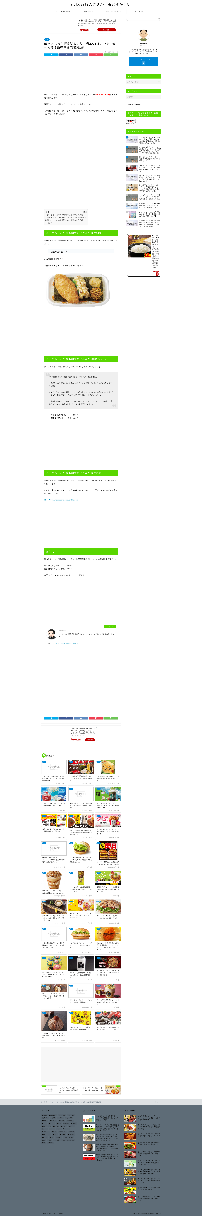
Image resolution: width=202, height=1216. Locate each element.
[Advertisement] (81, 75)
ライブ (55, 1134)
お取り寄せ (46, 1118)
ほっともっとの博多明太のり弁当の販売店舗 (65, 220)
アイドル (62, 1120)
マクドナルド (63, 1131)
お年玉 (53, 1118)
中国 (52, 1137)
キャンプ (67, 1123)
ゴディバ (56, 1126)
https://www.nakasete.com (66, 643)
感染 (72, 1137)
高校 (44, 1142)
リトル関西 (71, 1134)
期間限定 (57, 1140)
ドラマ (59, 1129)
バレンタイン (46, 1131)
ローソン (45, 1137)
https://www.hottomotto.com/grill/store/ (61, 500)
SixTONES (71, 1115)
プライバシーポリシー (113, 11)
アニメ (44, 1123)
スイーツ (72, 1126)
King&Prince (53, 1115)
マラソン (72, 1131)
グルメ (47, 39)
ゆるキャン (53, 1120)
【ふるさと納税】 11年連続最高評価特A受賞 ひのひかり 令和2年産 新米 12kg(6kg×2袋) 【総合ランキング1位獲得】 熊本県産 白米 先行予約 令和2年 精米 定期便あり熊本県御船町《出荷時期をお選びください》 (155, 251)
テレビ (52, 1129)
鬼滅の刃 (51, 1142)
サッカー (64, 1126)
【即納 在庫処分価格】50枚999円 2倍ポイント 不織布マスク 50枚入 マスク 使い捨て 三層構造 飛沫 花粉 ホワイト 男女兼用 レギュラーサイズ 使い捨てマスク (82, 732)
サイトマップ (139, 11)
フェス (54, 1131)
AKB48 (45, 1115)
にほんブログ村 (131, 123)
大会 (66, 1137)
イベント (52, 1123)
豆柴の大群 (71, 1140)
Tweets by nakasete (133, 104)
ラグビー (63, 1134)
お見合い (61, 1118)
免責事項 (61, 1213)
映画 (50, 1140)
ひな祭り (45, 1120)
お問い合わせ (88, 11)
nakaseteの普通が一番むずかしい (101, 4)
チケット (45, 1129)
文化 (44, 1140)
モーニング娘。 (47, 1134)
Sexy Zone (62, 1115)
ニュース (67, 1129)
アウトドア (70, 1120)
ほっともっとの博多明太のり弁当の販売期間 (65, 215)
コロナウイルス (47, 1126)
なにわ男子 (69, 1118)
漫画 (64, 1140)
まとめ (50, 223)
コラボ (74, 1123)
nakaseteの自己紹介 (63, 11)
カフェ (59, 1123)
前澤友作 (59, 1137)
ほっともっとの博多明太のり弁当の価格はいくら (67, 217)
